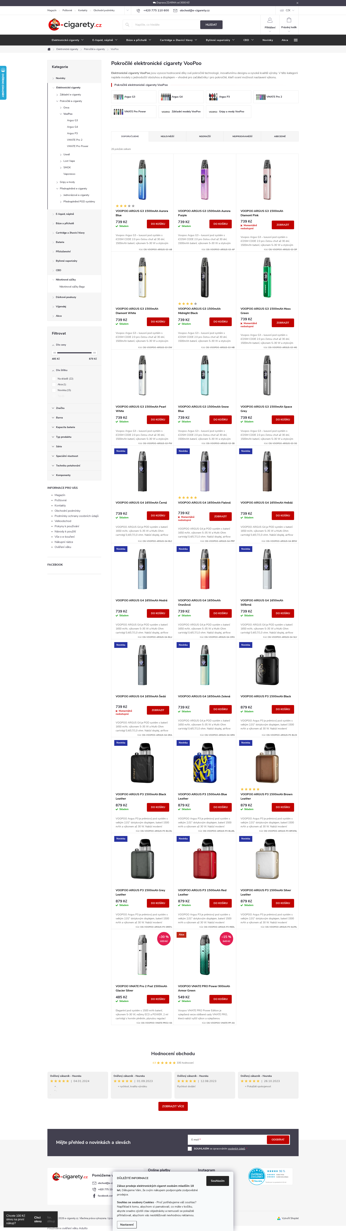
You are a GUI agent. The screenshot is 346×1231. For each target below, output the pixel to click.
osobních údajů (236, 1148)
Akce (59, 316)
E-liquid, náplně (65, 214)
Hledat (211, 25)
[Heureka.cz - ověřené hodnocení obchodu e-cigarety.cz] (270, 1176)
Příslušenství (63, 251)
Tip (61, 396)
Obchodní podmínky (104, 10)
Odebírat (278, 1139)
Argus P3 (72, 133)
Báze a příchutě (65, 223)
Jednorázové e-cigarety (76, 195)
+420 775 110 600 (108, 1189)
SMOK (67, 167)
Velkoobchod (63, 521)
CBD (58, 270)
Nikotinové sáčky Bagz (72, 286)
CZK (288, 10)
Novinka (64, 390)
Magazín (51, 10)
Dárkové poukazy (66, 297)
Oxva (66, 107)
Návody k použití (65, 532)
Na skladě (65, 378)
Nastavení (127, 1225)
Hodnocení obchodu (173, 1053)
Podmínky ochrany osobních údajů (77, 516)
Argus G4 (72, 127)
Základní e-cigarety (70, 94)
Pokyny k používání (67, 526)
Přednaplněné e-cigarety (73, 188)
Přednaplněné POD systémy (79, 201)
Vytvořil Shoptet (290, 1218)
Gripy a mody (67, 182)
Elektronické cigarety (68, 87)
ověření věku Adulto (75, 1228)
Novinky (60, 78)
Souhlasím (218, 1181)
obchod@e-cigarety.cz (110, 1183)
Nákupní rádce (64, 542)
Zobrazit (283, 225)
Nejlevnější (167, 136)
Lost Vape (69, 161)
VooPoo (67, 114)
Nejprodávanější (242, 136)
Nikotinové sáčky (66, 279)
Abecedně (280, 136)
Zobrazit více (173, 1106)
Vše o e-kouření (65, 537)
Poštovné (67, 10)
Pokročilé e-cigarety (71, 101)
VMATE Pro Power (77, 146)
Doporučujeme (130, 136)
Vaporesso (69, 174)
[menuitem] (67, 40)
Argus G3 (72, 120)
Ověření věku (63, 547)
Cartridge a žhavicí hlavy (70, 232)
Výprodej (61, 306)
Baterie (60, 242)
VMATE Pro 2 (74, 140)
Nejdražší (205, 136)
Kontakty (82, 10)
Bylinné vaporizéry (66, 261)
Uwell (66, 154)
